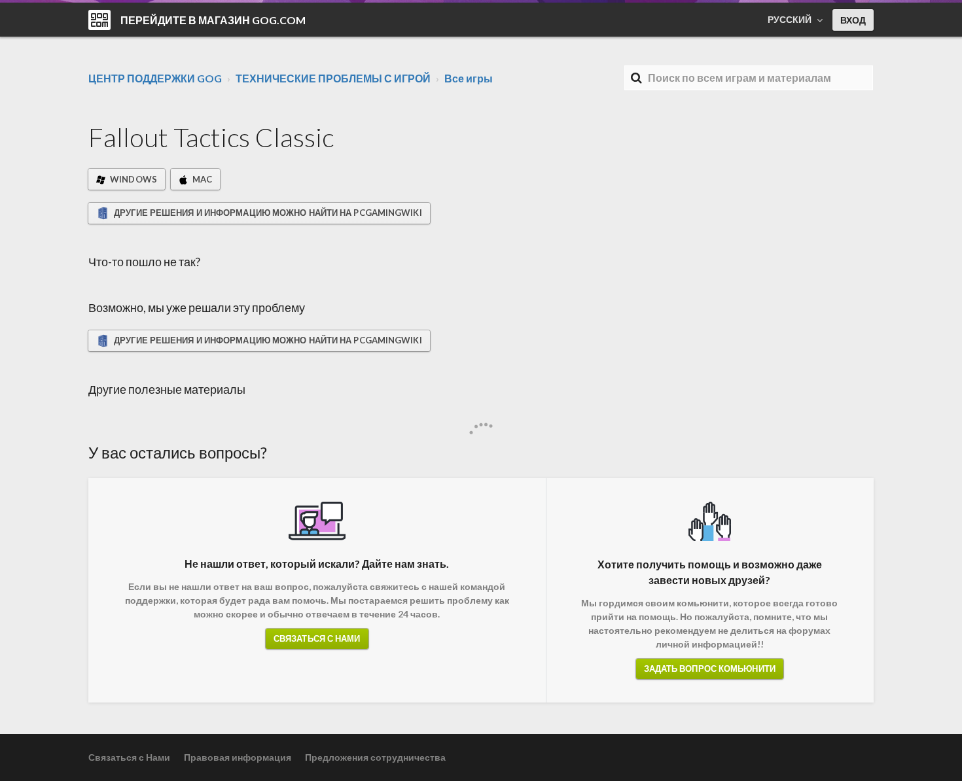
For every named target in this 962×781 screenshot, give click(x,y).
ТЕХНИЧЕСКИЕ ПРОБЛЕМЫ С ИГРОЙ (333, 78)
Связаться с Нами (317, 638)
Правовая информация (237, 757)
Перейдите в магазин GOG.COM (213, 20)
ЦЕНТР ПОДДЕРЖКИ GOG (155, 78)
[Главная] (99, 20)
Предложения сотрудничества (375, 757)
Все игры (468, 78)
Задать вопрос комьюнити (709, 668)
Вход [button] (853, 20)
